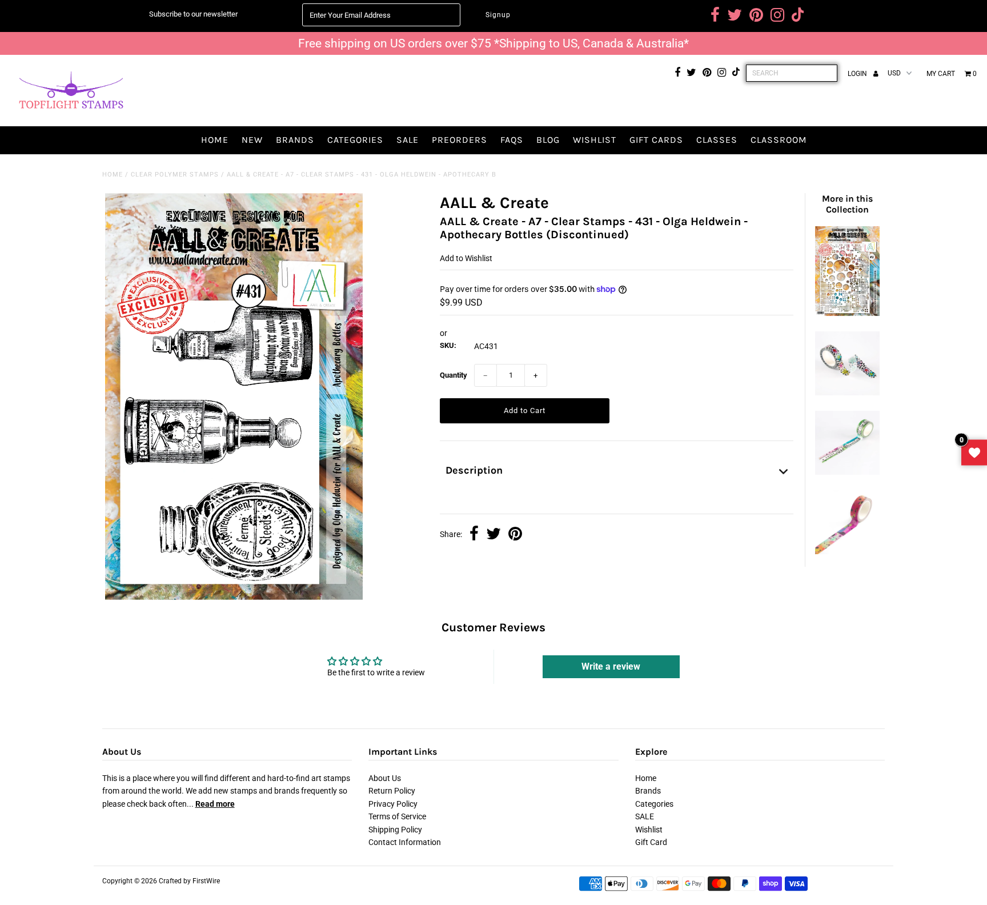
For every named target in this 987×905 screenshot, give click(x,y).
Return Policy (391, 790)
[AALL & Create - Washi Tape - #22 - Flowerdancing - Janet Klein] (847, 392)
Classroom (779, 139)
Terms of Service (397, 816)
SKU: (448, 345)
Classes (716, 139)
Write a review (610, 666)
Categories (355, 139)
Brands (295, 139)
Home (214, 139)
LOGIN (858, 74)
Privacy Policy (393, 803)
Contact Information (404, 842)
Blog (548, 139)
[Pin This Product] (515, 535)
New (252, 139)
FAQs (511, 139)
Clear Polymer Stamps (175, 174)
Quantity (453, 375)
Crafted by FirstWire (189, 881)
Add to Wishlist (466, 258)
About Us (384, 778)
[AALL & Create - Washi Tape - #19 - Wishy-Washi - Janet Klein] (847, 551)
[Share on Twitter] (493, 535)
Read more (215, 803)
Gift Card (651, 842)
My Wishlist (974, 453)
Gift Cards (656, 139)
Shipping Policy (395, 829)
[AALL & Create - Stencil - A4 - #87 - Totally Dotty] (847, 313)
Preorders (459, 139)
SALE (407, 139)
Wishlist (594, 139)
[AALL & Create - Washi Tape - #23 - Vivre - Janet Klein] (847, 471)
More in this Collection (847, 204)
